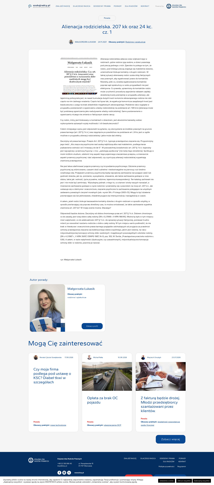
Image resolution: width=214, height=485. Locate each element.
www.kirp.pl (79, 473)
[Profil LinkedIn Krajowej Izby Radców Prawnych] (64, 473)
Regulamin (181, 466)
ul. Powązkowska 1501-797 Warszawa (86, 464)
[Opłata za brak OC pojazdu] (107, 376)
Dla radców (131, 6)
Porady (118, 6)
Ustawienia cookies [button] (167, 481)
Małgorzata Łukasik (81, 288)
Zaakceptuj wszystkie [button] (201, 481)
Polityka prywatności (166, 466)
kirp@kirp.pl (62, 466)
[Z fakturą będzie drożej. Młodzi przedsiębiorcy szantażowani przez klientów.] (161, 376)
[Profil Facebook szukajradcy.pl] (59, 473)
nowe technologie (58, 425)
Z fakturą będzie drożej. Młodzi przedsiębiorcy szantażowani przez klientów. (160, 404)
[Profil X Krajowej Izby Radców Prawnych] (69, 473)
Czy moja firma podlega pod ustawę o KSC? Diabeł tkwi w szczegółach (52, 375)
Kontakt (145, 6)
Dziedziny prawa (102, 6)
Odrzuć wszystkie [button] (184, 481)
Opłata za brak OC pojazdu (102, 400)
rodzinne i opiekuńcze (135, 42)
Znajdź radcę (63, 6)
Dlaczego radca (81, 6)
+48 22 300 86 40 (64, 463)
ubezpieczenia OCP (112, 425)
